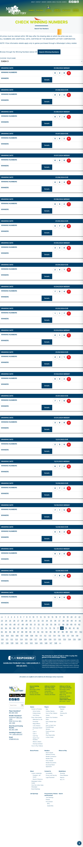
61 (75, 624)
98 (63, 632)
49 (27, 624)
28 (22, 621)
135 (74, 639)
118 (72, 636)
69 (26, 628)
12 (41, 617)
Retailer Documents (51, 762)
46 (14, 624)
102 (80, 632)
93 (42, 632)
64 (6, 628)
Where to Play (76, 10)
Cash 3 (34, 733)
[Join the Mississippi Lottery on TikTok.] (72, 2)
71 (34, 628)
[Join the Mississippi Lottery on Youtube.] (78, 2)
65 (10, 628)
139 (12, 643)
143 (31, 643)
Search (61, 793)
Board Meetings (35, 789)
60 (71, 624)
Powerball (35, 721)
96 (55, 632)
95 (51, 632)
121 (7, 639)
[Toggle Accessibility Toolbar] (79, 843)
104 (7, 636)
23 (2, 621)
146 (46, 643)
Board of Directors (38, 779)
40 (72, 621)
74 (46, 628)
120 (2, 639)
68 (22, 628)
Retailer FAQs (49, 758)
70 (30, 628)
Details (47, 80)
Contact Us (47, 771)
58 (63, 624)
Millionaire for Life (37, 719)
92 (38, 632)
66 (14, 628)
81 (74, 628)
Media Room (62, 771)
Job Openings (34, 793)
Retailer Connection (51, 756)
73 (42, 628)
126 (31, 639)
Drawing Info (63, 713)
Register (62, 709)
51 (35, 624)
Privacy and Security (51, 775)
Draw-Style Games (36, 717)
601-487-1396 (13, 729)
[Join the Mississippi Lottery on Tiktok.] (13, 699)
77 (58, 628)
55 (51, 624)
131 (55, 639)
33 (43, 621)
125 (26, 639)
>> (60, 643)
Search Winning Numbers (49, 52)
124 (21, 639)
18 (64, 617)
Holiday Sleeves (50, 711)
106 (17, 636)
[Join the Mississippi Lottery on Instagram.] (75, 2)
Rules (61, 715)
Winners (48, 729)
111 (41, 636)
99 (67, 632)
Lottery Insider (50, 737)
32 (38, 621)
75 (50, 628)
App (47, 709)
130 (50, 639)
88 (22, 632)
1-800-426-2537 (17, 734)
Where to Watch (37, 741)
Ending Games (37, 713)
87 (18, 632)
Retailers (66, 10)
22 (79, 617)
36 (55, 621)
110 (36, 636)
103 (2, 636)
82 (78, 628)
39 (67, 621)
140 (16, 643)
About (32, 771)
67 (18, 628)
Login (61, 711)
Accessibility (49, 773)
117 (68, 636)
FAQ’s (47, 719)
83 (2, 632)
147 (50, 643)
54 (47, 624)
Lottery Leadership (36, 773)
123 (16, 639)
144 (36, 643)
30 (30, 621)
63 (2, 628)
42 (80, 621)
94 (46, 632)
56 (55, 624)
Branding (62, 773)
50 (31, 624)
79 (66, 628)
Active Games (36, 711)
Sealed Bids (50, 805)
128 (40, 639)
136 (79, 639)
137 (2, 643)
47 (19, 624)
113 (49, 636)
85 (10, 632)
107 (22, 636)
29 (26, 621)
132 (59, 639)
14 (48, 617)
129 (45, 639)
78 (62, 628)
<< (2, 617)
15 (52, 617)
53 (43, 624)
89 (26, 632)
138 (7, 643)
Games (31, 10)
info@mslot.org (13, 739)
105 (12, 636)
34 (47, 621)
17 (60, 617)
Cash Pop (35, 735)
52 (39, 624)
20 (72, 617)
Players (39, 10)
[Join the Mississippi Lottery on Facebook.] (70, 2)
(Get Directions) (64, 698)
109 (31, 636)
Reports (62, 777)
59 (67, 624)
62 (79, 624)
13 (45, 617)
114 (54, 636)
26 (14, 621)
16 (56, 617)
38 (63, 621)
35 (51, 621)
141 (21, 643)
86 (14, 632)
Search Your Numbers (42, 28)
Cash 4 (34, 731)
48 (23, 624)
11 (37, 617)
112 (45, 636)
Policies (48, 799)
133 (64, 639)
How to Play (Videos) (37, 746)
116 (63, 636)
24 (6, 621)
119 (77, 636)
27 (18, 621)
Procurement (49, 801)
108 (26, 636)
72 (38, 628)
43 (2, 624)
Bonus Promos (57, 10)
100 (71, 632)
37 (59, 621)
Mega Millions (36, 723)
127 (35, 639)
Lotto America (36, 725)
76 (54, 628)
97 (59, 632)
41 (76, 621)
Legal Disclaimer (50, 777)
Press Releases (64, 775)
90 (30, 632)
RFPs (48, 803)
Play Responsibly (50, 735)
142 (26, 643)
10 (33, 617)
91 (34, 632)
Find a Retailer (49, 760)
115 (59, 636)
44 (6, 624)
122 (11, 639)
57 (59, 624)
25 (10, 621)
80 (70, 628)
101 (76, 632)
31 (34, 621)
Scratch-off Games (36, 709)
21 (75, 617)
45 (10, 624)
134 (69, 639)
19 (67, 617)
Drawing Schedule (37, 743)
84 (6, 632)
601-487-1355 (13, 713)
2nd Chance (48, 10)
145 (41, 643)
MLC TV (62, 779)
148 (55, 643)
